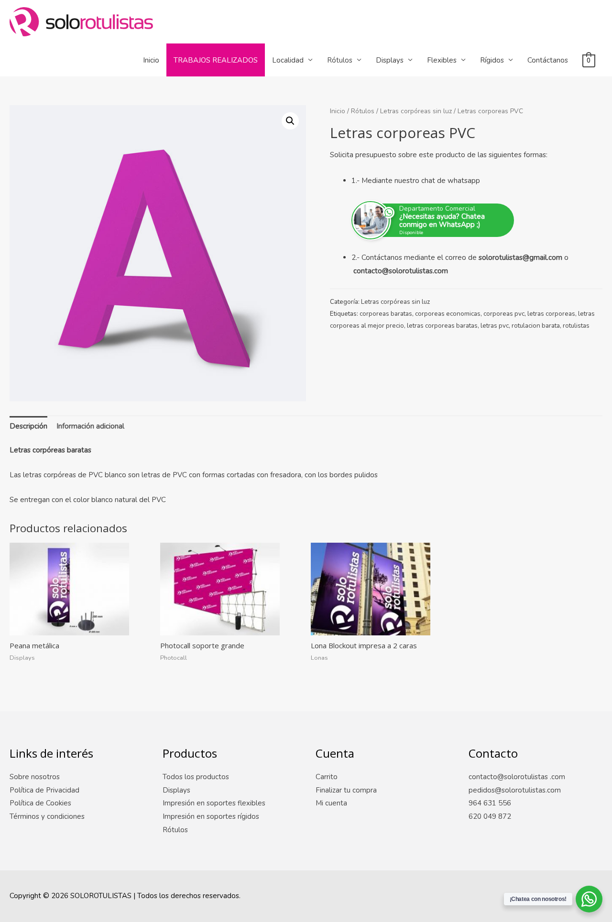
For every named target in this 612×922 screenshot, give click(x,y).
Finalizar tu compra (346, 790)
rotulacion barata (536, 325)
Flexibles (442, 60)
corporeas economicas (448, 313)
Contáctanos (547, 60)
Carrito (327, 777)
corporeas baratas (386, 313)
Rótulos (339, 60)
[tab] (28, 426)
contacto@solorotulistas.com (400, 271)
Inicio (151, 60)
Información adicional (90, 426)
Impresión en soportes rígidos (211, 816)
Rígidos (492, 60)
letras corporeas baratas (442, 325)
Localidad (288, 60)
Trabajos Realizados (216, 60)
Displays (390, 60)
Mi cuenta (331, 803)
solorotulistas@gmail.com (520, 257)
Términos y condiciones (47, 816)
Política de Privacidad (44, 790)
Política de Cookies (40, 803)
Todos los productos (196, 777)
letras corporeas (551, 313)
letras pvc (495, 325)
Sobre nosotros (35, 777)
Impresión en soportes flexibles (214, 803)
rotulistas (576, 325)
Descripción (28, 426)
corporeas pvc (504, 313)
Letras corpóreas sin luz (416, 111)
